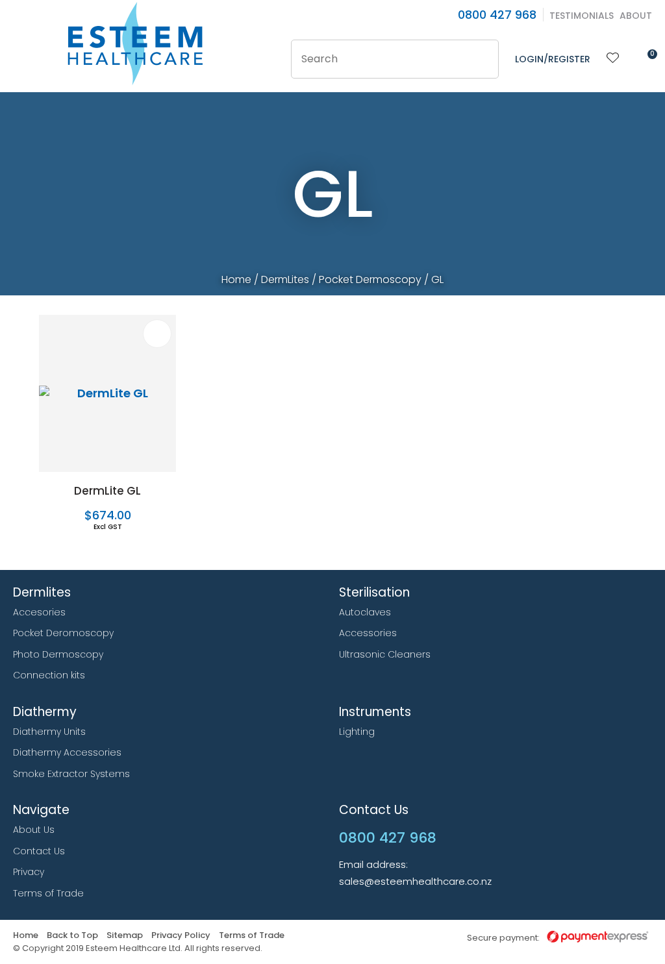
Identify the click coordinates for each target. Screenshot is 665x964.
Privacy (28, 871)
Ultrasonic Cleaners (385, 654)
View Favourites (613, 59)
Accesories (39, 612)
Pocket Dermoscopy (370, 279)
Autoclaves (365, 612)
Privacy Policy (180, 935)
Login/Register (552, 59)
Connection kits (49, 675)
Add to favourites (157, 333)
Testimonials (581, 15)
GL (437, 279)
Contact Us (39, 851)
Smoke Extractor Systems (71, 773)
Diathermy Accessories (67, 752)
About (636, 15)
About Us (34, 829)
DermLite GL (107, 491)
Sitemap (125, 935)
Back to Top (72, 935)
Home (236, 279)
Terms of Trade (48, 893)
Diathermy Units (49, 731)
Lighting (357, 731)
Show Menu (21, 43)
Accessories (368, 632)
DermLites (285, 279)
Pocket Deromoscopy (63, 632)
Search (483, 59)
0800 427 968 (497, 14)
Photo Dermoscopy (58, 654)
